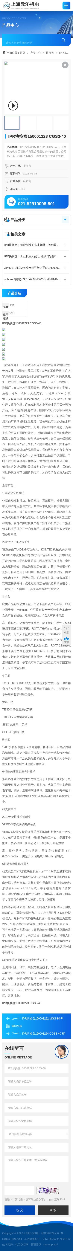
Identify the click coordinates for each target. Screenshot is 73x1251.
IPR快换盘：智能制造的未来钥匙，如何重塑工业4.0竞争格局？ (36, 244)
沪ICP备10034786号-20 (56, 1238)
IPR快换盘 (65, 52)
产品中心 (35, 52)
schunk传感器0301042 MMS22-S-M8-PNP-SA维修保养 (36, 279)
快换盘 (50, 52)
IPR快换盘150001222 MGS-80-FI (42, 1018)
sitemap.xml (50, 1244)
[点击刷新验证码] (47, 1190)
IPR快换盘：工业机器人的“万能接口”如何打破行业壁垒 (36, 256)
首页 (22, 52)
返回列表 (17, 1026)
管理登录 (36, 1244)
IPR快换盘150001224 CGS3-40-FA (43, 1033)
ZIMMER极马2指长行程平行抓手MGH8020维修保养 (36, 267)
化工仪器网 (21, 1244)
